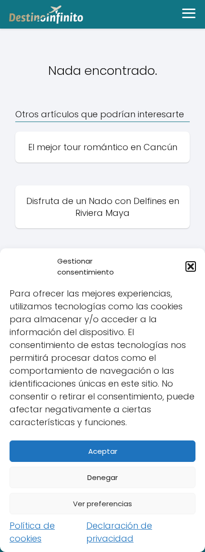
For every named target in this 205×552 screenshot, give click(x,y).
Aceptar (102, 451)
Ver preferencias (102, 504)
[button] (190, 266)
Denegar (102, 477)
